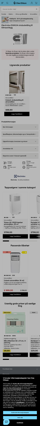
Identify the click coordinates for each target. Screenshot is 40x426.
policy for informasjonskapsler (12, 388)
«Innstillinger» (20, 402)
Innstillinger (20, 422)
